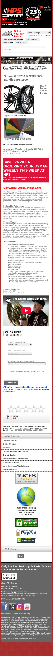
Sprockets (6, 448)
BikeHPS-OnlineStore (10, 66)
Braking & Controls (9, 444)
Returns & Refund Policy (21, 614)
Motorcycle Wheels (26, 66)
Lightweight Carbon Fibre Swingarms (16, 466)
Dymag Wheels (39, 66)
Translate (47, 35)
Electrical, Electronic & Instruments (15, 451)
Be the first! (11, 418)
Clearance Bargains (10, 440)
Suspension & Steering (11, 462)
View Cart (47, 7)
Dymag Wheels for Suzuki (12, 68)
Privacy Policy (6, 614)
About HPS (5, 583)
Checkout (47, 9)
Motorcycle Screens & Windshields (15, 459)
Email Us (14, 583)
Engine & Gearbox (9, 455)
